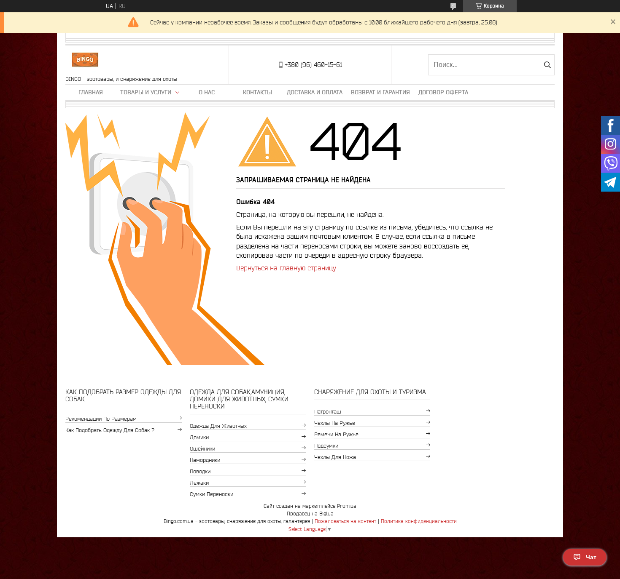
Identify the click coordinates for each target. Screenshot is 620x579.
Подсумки (326, 446)
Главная (90, 92)
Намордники (205, 460)
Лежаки (199, 483)
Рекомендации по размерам (101, 419)
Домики (199, 437)
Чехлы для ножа (335, 457)
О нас (207, 92)
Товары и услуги (145, 92)
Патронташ (327, 411)
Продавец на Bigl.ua (310, 513)
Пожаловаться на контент (345, 521)
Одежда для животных (218, 426)
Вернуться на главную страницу (286, 268)
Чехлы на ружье (334, 423)
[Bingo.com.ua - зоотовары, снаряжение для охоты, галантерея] (85, 61)
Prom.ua (346, 506)
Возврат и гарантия (380, 92)
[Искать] (547, 64)
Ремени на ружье (336, 434)
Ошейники (202, 449)
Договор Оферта (443, 92)
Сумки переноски (211, 494)
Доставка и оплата (314, 92)
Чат (591, 557)
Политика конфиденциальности (419, 521)
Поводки (200, 471)
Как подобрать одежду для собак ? (109, 430)
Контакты (257, 92)
